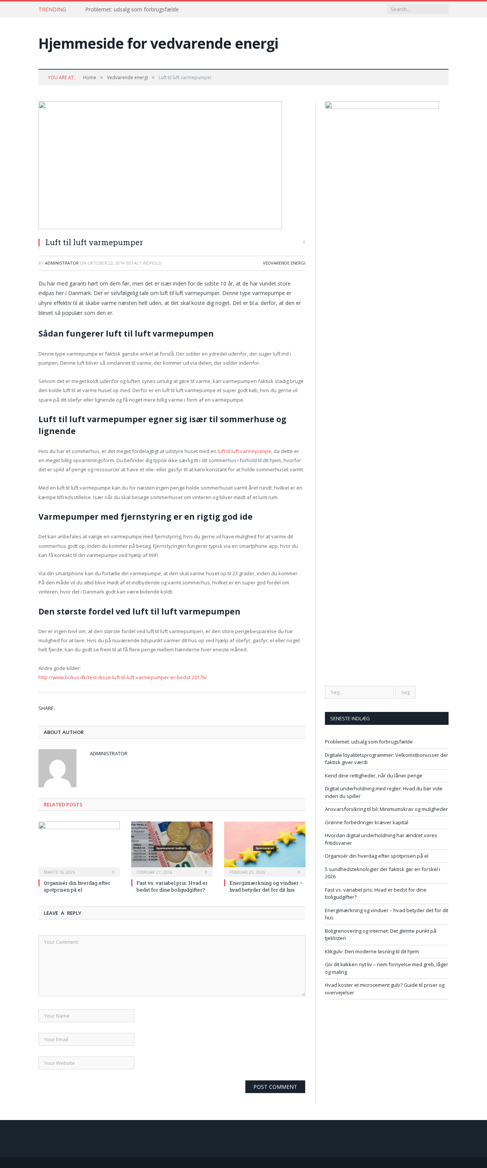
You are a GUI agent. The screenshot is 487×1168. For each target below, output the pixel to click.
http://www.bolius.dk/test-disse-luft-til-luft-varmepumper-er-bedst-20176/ (122, 677)
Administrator (62, 263)
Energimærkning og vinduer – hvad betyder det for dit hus (266, 886)
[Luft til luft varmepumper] (172, 166)
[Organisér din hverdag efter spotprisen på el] (79, 848)
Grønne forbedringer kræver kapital (366, 822)
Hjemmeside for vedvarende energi (158, 43)
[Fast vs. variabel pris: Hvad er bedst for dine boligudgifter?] (172, 848)
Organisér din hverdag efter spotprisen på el (77, 886)
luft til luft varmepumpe (244, 451)
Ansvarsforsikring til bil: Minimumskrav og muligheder (386, 809)
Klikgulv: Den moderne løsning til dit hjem (372, 951)
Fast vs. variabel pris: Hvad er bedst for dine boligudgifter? (172, 886)
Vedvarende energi (284, 263)
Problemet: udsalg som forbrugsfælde (132, 9)
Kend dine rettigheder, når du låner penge (373, 775)
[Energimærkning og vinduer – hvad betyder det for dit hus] (265, 848)
